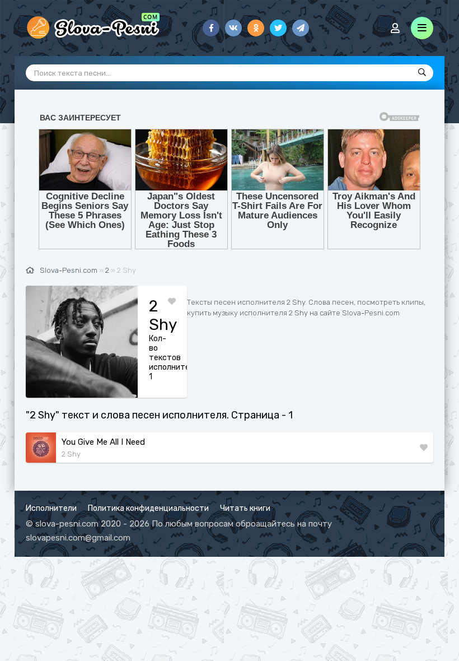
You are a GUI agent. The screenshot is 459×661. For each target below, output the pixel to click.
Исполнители (51, 508)
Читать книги (245, 508)
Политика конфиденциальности (148, 508)
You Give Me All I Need (103, 442)
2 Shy (71, 454)
